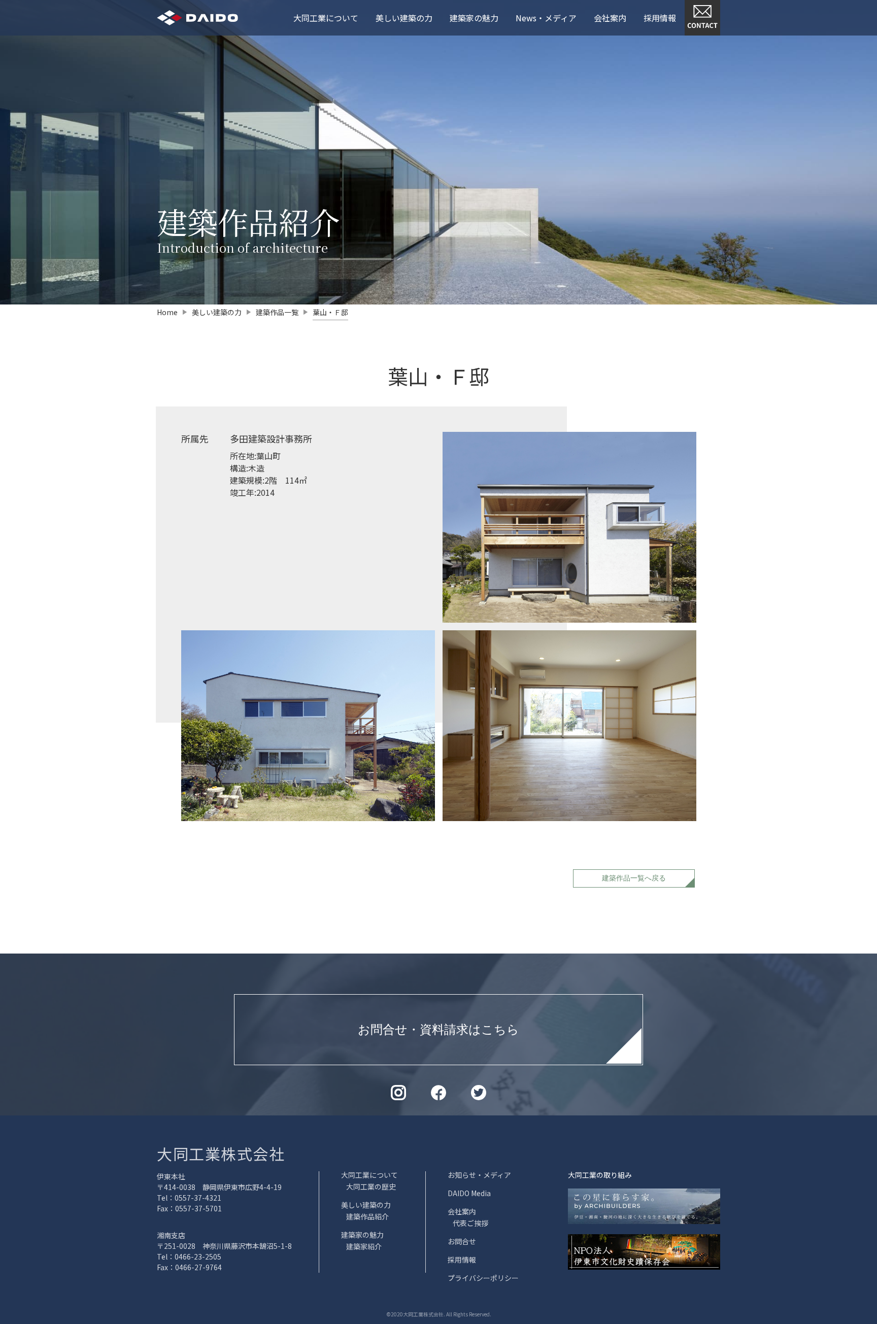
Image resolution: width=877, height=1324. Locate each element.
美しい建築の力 (404, 18)
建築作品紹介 (367, 1216)
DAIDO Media (469, 1193)
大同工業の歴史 (371, 1186)
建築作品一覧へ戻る (634, 878)
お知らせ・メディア (479, 1175)
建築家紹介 (364, 1246)
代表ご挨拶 (470, 1223)
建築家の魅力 (474, 18)
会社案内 (610, 18)
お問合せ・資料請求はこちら (438, 1029)
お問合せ (462, 1241)
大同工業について (325, 18)
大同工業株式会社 (221, 1153)
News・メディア (546, 18)
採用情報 (660, 18)
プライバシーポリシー (483, 1278)
